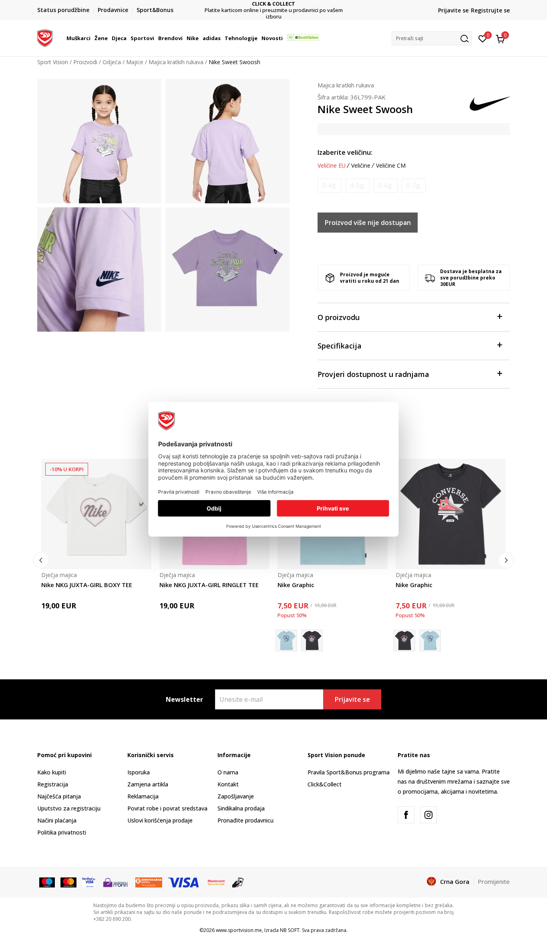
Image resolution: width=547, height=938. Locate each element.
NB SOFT (290, 930)
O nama (227, 772)
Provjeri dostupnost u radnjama (373, 374)
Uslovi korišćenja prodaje (160, 820)
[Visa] (88, 881)
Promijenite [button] (494, 881)
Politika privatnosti (61, 832)
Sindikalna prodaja (241, 808)
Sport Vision (52, 62)
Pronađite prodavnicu (245, 820)
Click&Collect (325, 784)
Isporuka (138, 772)
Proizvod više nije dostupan (368, 222)
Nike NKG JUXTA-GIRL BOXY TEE (86, 585)
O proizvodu (339, 317)
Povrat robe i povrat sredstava (167, 808)
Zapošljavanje (235, 796)
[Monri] (115, 881)
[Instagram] (428, 815)
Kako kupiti (51, 772)
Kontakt (228, 784)
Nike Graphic (296, 585)
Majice (134, 62)
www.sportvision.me (239, 930)
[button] (91, 38)
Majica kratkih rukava (176, 62)
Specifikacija (340, 345)
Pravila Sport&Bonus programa (349, 772)
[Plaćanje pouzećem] (238, 881)
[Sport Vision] (44, 37)
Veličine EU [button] (332, 165)
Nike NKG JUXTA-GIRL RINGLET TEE (209, 585)
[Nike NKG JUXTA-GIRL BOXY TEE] (96, 514)
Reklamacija (143, 796)
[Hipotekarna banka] (148, 881)
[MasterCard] (216, 881)
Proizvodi (85, 62)
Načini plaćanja (56, 820)
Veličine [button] (360, 165)
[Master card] (68, 881)
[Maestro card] (47, 881)
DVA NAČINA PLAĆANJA (299, 7)
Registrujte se (490, 10)
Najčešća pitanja (59, 796)
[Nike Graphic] (312, 640)
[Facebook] (406, 815)
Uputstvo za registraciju (69, 808)
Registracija (52, 784)
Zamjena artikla (147, 784)
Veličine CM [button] (391, 165)
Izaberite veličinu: (345, 152)
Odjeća (112, 62)
